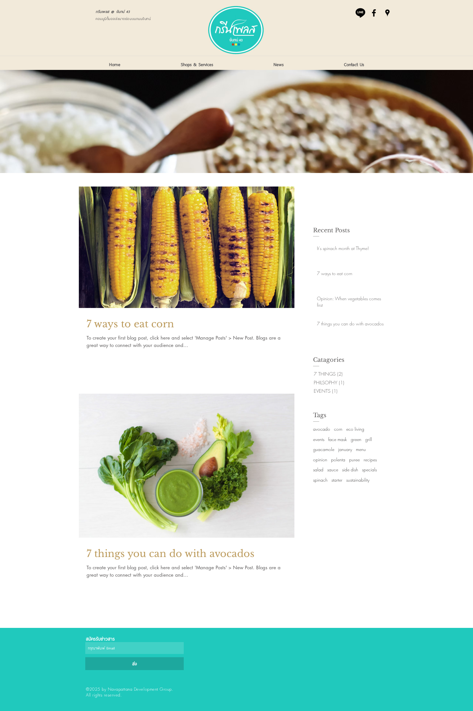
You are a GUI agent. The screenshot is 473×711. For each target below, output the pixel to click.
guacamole (323, 449)
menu (361, 449)
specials (369, 469)
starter (336, 480)
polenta (338, 459)
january (345, 449)
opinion (320, 459)
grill (368, 439)
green (356, 439)
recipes (370, 459)
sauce (332, 469)
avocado (321, 429)
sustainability (357, 480)
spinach (320, 480)
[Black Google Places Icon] (387, 13)
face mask (337, 439)
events (318, 439)
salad (318, 469)
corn (338, 429)
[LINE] (360, 13)
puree (354, 459)
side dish (350, 469)
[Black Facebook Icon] (374, 13)
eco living (355, 429)
